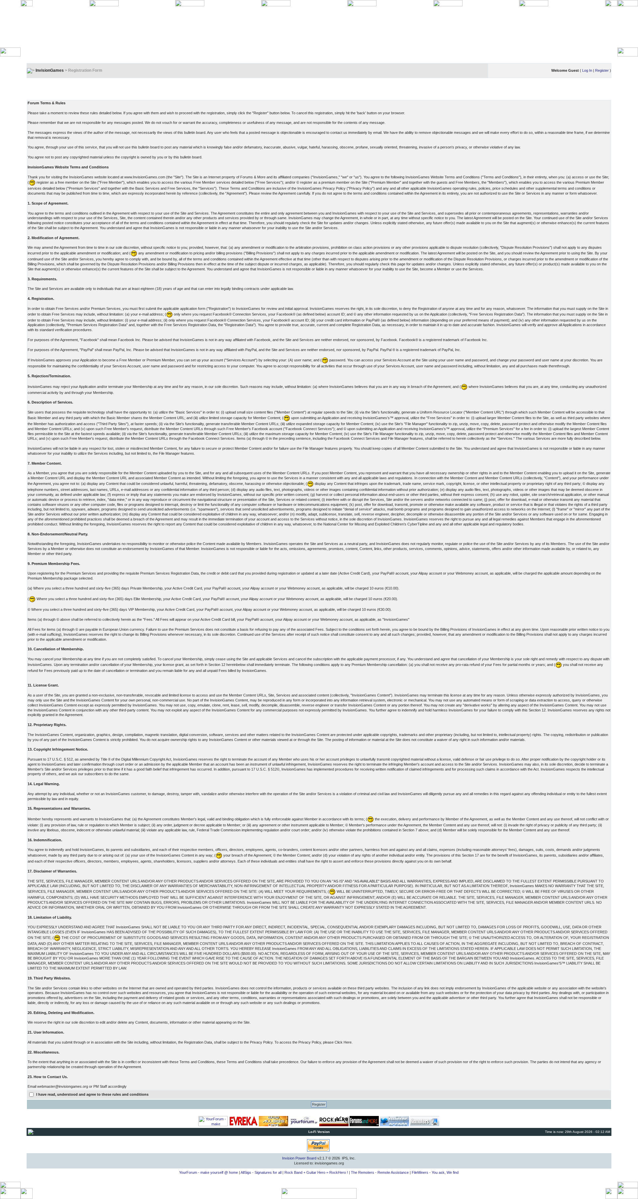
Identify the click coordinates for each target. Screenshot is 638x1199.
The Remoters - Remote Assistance (380, 1172)
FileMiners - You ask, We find (435, 1172)
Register (602, 70)
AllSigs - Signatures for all (261, 1172)
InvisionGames (50, 70)
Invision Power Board (299, 1158)
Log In (587, 70)
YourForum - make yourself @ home (208, 1172)
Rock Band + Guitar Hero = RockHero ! (316, 1172)
